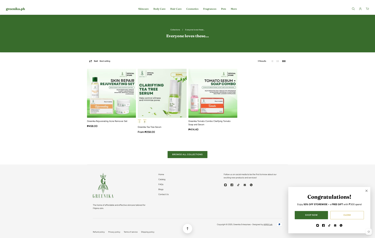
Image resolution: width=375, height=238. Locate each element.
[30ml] (139, 121)
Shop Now (311, 215)
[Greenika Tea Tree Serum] (162, 93)
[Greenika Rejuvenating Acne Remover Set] (111, 93)
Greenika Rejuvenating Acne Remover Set (107, 121)
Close (347, 215)
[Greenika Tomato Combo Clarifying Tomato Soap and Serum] (212, 93)
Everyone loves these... (195, 30)
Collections (175, 30)
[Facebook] (323, 225)
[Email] (335, 225)
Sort (102, 61)
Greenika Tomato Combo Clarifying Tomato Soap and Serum (209, 123)
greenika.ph (15, 9)
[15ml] (144, 121)
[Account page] (360, 9)
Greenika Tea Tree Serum (149, 127)
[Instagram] (317, 225)
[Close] (366, 190)
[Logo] (103, 186)
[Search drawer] (353, 9)
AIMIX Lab (268, 224)
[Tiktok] (329, 225)
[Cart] (367, 9)
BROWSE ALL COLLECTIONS (187, 154)
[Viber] (341, 225)
